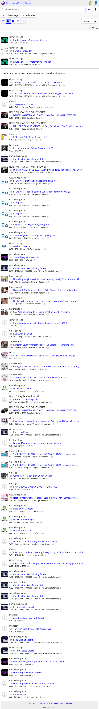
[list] (3, 21)
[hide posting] (27, 43)
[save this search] (95, 9)
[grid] (13, 21)
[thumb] (8, 21)
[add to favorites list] (10, 39)
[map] (23, 21)
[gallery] (18, 21)
